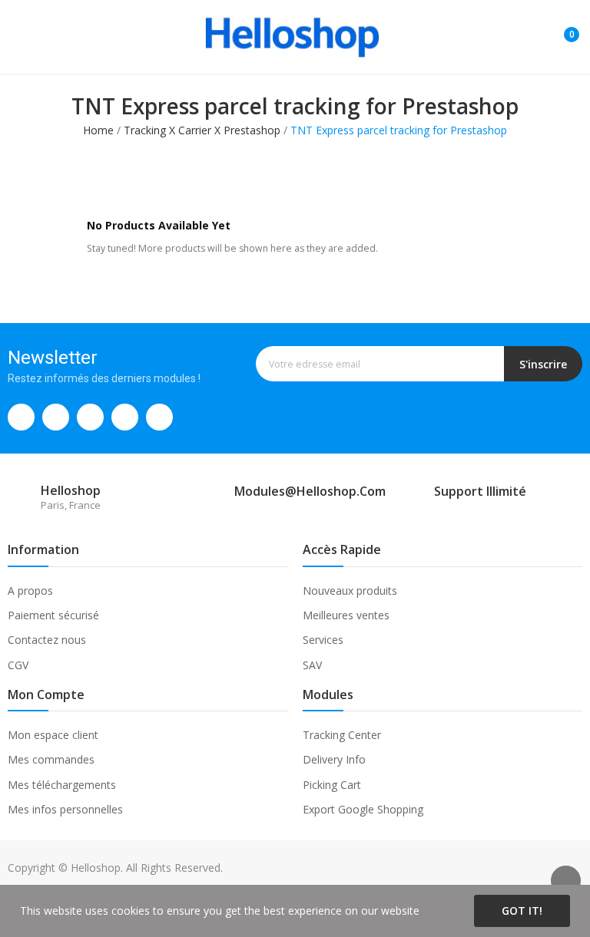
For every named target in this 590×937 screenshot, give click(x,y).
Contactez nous (47, 639)
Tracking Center (342, 734)
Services (323, 639)
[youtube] (159, 417)
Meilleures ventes (346, 615)
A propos (30, 590)
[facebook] (21, 417)
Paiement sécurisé (53, 615)
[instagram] (90, 417)
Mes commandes (51, 759)
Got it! (522, 910)
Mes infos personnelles (65, 809)
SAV (312, 665)
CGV (18, 665)
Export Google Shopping (363, 809)
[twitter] (55, 417)
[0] (560, 28)
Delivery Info (334, 759)
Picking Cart (332, 784)
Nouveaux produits (350, 590)
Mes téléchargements (62, 784)
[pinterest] (124, 417)
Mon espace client (53, 734)
